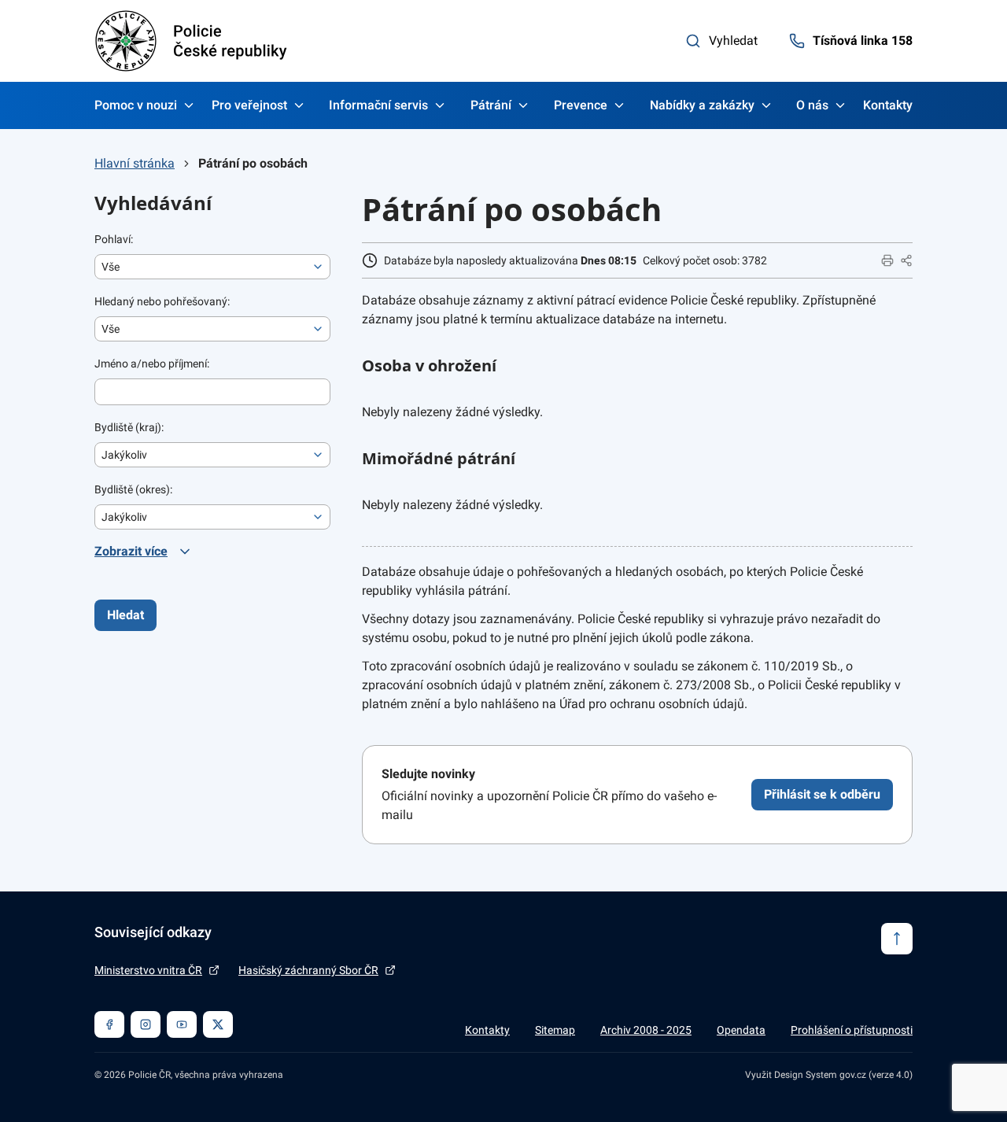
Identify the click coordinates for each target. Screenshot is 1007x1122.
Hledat (125, 614)
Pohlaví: (113, 239)
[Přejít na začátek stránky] (897, 938)
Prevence (580, 105)
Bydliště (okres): (133, 489)
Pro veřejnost (249, 105)
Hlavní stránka (134, 163)
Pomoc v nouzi (135, 105)
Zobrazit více (131, 551)
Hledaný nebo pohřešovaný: (162, 301)
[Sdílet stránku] (906, 260)
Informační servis (378, 105)
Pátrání (490, 105)
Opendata (741, 1030)
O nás (812, 105)
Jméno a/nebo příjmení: (151, 363)
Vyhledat (733, 40)
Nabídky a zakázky (702, 105)
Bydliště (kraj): (129, 427)
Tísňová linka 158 (863, 40)
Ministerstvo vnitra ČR (148, 970)
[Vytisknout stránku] (887, 260)
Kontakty (888, 105)
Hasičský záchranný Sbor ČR (308, 970)
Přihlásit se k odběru (822, 794)
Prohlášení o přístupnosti (852, 1030)
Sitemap (555, 1030)
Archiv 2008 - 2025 (646, 1030)
